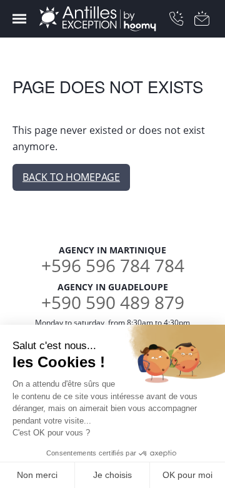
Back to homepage (71, 177)
